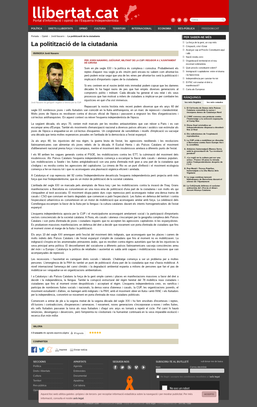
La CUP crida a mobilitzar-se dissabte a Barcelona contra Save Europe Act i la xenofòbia (205, 142)
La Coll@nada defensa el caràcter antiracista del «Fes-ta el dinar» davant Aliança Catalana (203, 188)
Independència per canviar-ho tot (202, 78)
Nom (158, 367)
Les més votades (215, 102)
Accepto (209, 394)
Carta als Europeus (195, 89)
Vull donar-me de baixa (212, 361)
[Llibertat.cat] (75, 14)
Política (36, 28)
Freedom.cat (210, 28)
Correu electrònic (198, 367)
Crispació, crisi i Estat (196, 46)
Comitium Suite (92, 403)
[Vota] (77, 333)
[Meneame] (49, 349)
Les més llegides (193, 102)
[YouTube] (143, 367)
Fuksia (118, 403)
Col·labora (79, 385)
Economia (164, 28)
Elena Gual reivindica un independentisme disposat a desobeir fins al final (205, 127)
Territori (119, 28)
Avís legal (150, 403)
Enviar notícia (80, 349)
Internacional (142, 28)
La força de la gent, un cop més (201, 42)
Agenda (77, 366)
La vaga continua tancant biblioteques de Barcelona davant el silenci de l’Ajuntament (204, 179)
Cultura (100, 28)
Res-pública (186, 28)
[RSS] (185, 20)
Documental (80, 375)
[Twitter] (179, 20)
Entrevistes (79, 371)
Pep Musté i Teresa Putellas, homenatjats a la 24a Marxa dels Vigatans (203, 170)
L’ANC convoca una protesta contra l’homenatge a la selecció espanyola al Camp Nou (205, 118)
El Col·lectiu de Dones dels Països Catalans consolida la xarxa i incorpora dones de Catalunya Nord (204, 110)
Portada (35, 36)
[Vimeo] (136, 367)
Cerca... (208, 20)
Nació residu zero (194, 57)
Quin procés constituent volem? (201, 68)
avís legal (78, 398)
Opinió (83, 28)
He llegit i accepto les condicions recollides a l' (190, 376)
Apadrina (78, 380)
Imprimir (63, 349)
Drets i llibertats (60, 28)
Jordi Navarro (58, 36)
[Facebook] (173, 20)
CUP (141, 60)
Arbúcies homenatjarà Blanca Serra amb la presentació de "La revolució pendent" (204, 151)
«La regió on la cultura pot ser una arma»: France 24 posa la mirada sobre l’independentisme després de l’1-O (205, 160)
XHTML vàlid (184, 403)
